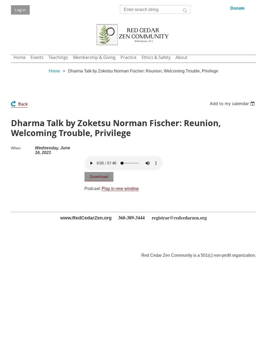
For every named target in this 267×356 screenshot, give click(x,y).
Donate (237, 8)
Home (54, 71)
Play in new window (120, 188)
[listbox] (233, 103)
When (16, 148)
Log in (20, 9)
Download (99, 176)
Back (23, 104)
